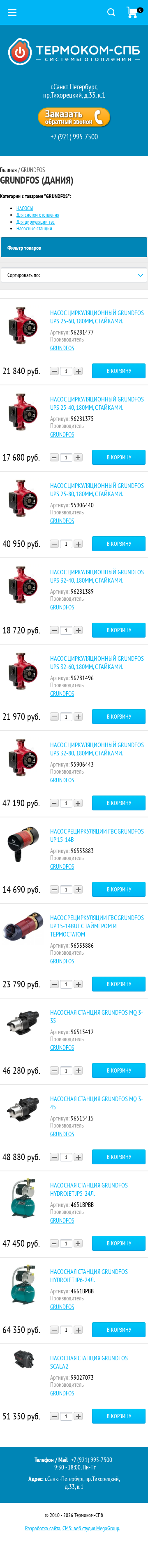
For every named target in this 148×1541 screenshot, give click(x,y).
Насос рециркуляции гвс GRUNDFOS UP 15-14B (97, 835)
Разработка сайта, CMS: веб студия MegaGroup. (72, 1528)
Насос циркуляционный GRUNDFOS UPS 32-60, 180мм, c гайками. (97, 662)
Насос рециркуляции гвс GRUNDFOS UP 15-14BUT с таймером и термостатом (97, 925)
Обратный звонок (74, 117)
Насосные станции (34, 228)
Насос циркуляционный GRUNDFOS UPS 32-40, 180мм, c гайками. (97, 576)
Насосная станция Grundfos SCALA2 (89, 1362)
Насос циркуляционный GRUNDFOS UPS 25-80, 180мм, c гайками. (97, 489)
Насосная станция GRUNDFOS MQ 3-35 (96, 1016)
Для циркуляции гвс (35, 221)
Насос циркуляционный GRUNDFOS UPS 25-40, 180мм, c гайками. (97, 403)
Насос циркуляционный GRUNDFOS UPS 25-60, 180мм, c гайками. (97, 316)
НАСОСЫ (24, 208)
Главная (8, 170)
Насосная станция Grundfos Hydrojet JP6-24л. (89, 1275)
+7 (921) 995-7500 (74, 136)
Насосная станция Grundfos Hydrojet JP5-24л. (89, 1189)
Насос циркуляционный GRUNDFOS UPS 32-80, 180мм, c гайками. (97, 749)
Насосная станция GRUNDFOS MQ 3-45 (96, 1102)
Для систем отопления (37, 214)
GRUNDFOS (62, 348)
